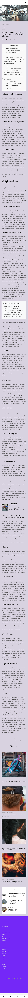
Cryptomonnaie (6, 938)
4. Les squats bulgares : (13, 68)
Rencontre (4, 962)
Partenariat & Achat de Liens (14, 985)
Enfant (3, 942)
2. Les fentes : (11, 65)
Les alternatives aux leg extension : (12, 61)
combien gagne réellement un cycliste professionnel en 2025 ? (17, 508)
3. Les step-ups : (12, 66)
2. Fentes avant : (11, 81)
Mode (3, 779)
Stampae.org (21, 982)
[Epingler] (10, 39)
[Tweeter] (6, 39)
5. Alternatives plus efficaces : (15, 59)
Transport (4, 966)
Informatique (5, 951)
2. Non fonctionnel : (12, 52)
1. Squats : (7, 79)
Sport (10, 505)
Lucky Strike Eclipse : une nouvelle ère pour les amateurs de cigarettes (16, 902)
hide (17, 45)
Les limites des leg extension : (11, 48)
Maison (3, 955)
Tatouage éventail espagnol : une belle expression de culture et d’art (12, 882)
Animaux (4, 930)
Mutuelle (4, 959)
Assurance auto (6, 932)
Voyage (3, 968)
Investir (4, 953)
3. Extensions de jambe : (14, 83)
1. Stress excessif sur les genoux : (14, 50)
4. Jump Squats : (12, 85)
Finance (4, 947)
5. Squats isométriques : (14, 87)
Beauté (3, 29)
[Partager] (2, 39)
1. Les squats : (9, 63)
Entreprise (5, 944)
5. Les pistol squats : (13, 70)
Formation (4, 949)
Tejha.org (6, 982)
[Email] (14, 39)
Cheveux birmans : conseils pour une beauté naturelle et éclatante (13, 848)
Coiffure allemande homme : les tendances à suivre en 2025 (13, 815)
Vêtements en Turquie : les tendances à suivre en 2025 (14, 782)
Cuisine (4, 940)
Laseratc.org (13, 982)
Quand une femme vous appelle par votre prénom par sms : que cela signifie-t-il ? (16, 895)
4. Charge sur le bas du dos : (15, 57)
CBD (3, 936)
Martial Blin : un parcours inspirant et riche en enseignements (15, 909)
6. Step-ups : (11, 88)
